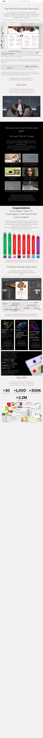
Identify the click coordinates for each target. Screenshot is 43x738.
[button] (21, 106)
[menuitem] (20, 1)
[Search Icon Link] (32, 1)
